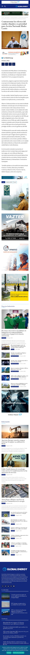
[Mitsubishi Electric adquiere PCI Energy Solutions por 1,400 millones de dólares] (6, 522)
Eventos (12, 349)
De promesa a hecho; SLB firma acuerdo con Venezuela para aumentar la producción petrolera (14, 637)
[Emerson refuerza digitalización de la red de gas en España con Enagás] (6, 385)
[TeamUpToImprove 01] (15, 418)
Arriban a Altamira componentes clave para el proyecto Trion (19, 536)
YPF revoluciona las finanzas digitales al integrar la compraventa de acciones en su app (19, 612)
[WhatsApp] (13, 64)
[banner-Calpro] (15, 210)
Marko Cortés (9, 182)
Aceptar (9, 652)
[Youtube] (14, 586)
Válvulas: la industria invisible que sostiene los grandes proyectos (15, 627)
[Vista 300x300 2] (15, 300)
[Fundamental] (15, 2)
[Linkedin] (8, 586)
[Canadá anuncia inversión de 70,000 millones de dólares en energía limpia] (6, 596)
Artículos (3, 445)
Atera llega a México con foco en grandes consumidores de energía (13, 500)
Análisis (12, 545)
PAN (15, 182)
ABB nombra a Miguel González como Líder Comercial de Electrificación (19, 376)
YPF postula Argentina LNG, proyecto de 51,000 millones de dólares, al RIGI (15, 632)
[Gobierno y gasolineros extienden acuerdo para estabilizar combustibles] (6, 545)
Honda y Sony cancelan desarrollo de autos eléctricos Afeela (19, 361)
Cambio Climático (14, 17)
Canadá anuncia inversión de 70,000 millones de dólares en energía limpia (19, 596)
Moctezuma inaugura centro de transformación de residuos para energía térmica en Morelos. (18, 346)
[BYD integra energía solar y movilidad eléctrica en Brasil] (6, 604)
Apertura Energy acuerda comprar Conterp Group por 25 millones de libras (13, 442)
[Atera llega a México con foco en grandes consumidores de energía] (15, 491)
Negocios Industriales (14, 355)
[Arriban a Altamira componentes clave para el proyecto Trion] (6, 537)
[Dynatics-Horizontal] (15, 56)
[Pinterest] (10, 64)
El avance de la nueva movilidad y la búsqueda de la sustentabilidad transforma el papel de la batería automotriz (14, 333)
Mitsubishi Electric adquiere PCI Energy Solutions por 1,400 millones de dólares (19, 521)
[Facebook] (3, 64)
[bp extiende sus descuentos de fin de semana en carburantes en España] (6, 514)
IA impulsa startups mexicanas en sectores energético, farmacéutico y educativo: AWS (19, 551)
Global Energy (9, 58)
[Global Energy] (3, 58)
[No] (28, 650)
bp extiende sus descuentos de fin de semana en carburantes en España (19, 513)
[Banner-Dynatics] (15, 270)
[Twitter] (6, 64)
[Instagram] (5, 586)
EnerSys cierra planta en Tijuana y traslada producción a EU (18, 353)
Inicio (3, 17)
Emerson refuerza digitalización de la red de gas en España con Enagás (19, 384)
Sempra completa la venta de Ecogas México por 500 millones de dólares (19, 528)
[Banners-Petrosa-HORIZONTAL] (15, 16)
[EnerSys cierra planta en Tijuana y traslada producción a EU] (6, 355)
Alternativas (7, 17)
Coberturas (4, 337)
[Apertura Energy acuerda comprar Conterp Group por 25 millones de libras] (15, 431)
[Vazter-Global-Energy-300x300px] (15, 240)
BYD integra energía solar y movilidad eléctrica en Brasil (18, 604)
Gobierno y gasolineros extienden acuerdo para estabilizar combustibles (19, 543)
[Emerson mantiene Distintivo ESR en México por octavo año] (6, 370)
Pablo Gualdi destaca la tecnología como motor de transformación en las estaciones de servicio (14, 470)
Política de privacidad (18, 652)
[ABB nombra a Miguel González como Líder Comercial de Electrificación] (6, 378)
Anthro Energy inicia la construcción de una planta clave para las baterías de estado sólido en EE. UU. (15, 643)
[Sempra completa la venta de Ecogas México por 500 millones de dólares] (6, 529)
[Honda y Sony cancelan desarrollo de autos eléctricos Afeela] (6, 362)
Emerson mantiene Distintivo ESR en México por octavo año (19, 369)
